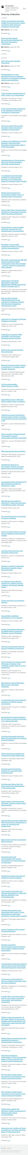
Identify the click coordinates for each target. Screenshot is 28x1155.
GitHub (4, 1148)
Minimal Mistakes (15, 1151)
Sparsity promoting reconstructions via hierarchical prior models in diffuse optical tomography (13, 947)
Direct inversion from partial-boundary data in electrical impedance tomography (12, 128)
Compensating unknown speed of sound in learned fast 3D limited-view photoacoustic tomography (14, 966)
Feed (9, 1148)
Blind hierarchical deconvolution (13, 451)
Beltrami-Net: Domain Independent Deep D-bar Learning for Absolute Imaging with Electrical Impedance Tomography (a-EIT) (12, 302)
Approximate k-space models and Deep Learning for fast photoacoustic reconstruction (12, 229)
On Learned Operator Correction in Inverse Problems (13, 517)
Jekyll (19, 1150)
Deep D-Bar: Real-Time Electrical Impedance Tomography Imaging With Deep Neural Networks (13, 212)
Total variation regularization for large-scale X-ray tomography (13, 94)
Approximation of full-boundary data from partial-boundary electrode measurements (13, 162)
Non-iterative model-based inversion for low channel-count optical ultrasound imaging (13, 1076)
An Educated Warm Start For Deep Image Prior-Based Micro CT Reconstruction (12, 786)
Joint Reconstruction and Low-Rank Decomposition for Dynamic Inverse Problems (14, 738)
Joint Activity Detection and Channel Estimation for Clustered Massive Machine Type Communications (13, 894)
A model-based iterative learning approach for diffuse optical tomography (13, 702)
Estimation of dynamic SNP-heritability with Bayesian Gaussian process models (11, 336)
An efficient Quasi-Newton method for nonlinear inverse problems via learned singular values (12, 584)
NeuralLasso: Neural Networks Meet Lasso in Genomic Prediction (12, 685)
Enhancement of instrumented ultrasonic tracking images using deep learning (13, 803)
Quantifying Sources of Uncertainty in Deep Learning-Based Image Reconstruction (12, 466)
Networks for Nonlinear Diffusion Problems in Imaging (13, 320)
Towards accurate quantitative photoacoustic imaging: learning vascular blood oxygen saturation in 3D (14, 418)
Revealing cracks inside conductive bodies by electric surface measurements (12, 246)
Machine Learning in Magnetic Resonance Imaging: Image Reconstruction (12, 568)
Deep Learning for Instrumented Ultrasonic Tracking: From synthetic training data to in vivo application (13, 665)
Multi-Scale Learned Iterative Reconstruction (12, 351)
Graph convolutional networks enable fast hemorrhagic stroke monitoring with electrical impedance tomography (13, 24)
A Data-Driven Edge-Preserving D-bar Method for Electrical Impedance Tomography (13, 110)
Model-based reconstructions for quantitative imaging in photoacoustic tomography (13, 1040)
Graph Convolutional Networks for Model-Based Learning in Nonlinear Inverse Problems (12, 631)
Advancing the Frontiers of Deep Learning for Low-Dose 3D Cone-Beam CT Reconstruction (13, 1130)
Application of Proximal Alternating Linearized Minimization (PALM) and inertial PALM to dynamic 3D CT (13, 283)
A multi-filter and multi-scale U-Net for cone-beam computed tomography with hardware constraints (13, 999)
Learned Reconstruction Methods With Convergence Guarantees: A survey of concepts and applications (14, 823)
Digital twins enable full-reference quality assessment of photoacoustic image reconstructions (13, 1112)
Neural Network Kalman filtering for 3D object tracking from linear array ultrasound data (13, 719)
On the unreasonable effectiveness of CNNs (9, 385)
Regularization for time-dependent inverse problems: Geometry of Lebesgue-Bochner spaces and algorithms (13, 77)
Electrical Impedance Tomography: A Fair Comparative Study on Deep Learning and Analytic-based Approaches (13, 1058)
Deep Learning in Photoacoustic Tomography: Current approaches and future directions (13, 436)
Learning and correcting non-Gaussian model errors (12, 552)
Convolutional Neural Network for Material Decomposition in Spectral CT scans (14, 484)
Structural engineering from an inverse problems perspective (12, 647)
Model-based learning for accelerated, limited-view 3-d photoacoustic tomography (12, 195)
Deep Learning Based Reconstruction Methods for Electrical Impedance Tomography (11, 41)
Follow (24, 8)
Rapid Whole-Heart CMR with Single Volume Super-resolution (13, 400)
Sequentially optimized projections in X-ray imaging (11, 617)
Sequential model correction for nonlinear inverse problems (13, 877)
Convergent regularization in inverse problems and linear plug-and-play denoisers (14, 981)
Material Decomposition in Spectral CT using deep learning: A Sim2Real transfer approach (13, 503)
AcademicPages (4, 1151)
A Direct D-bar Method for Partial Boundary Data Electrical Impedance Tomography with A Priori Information (13, 144)
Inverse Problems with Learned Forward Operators (13, 930)
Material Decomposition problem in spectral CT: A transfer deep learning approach (13, 367)
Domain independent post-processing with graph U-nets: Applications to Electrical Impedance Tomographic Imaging (14, 913)
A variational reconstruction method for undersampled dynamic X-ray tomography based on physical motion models (14, 178)
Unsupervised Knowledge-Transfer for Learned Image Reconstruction (11, 771)
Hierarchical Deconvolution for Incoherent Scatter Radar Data (12, 754)
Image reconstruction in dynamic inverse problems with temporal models (13, 533)
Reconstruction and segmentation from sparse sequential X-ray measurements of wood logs (13, 859)
